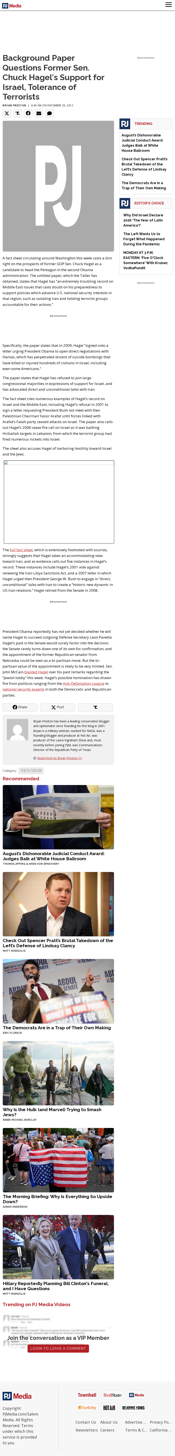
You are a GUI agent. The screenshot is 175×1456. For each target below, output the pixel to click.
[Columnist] (19, 729)
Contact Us (86, 1422)
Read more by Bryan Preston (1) (59, 758)
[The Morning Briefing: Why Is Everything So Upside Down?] (58, 1159)
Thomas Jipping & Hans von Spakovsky (31, 863)
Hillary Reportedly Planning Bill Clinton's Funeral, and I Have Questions (56, 1286)
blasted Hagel (36, 671)
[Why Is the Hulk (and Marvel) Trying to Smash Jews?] (58, 1072)
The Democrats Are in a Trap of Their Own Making (57, 1027)
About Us (109, 1422)
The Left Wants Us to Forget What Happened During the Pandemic (144, 239)
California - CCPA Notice (161, 1430)
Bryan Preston (14, 105)
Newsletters (87, 1430)
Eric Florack (12, 1032)
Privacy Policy (161, 1422)
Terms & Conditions (136, 1430)
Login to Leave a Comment (58, 1348)
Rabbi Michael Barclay (19, 1119)
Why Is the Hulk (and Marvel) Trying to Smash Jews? (52, 1112)
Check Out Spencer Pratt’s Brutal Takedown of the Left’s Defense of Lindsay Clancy (58, 943)
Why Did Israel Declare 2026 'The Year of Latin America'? (143, 220)
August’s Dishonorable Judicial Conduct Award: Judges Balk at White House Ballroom (54, 856)
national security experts (23, 689)
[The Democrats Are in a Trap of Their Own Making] (58, 990)
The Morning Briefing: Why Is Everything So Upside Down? (57, 1199)
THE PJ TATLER (31, 770)
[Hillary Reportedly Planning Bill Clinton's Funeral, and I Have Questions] (58, 1246)
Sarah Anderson (15, 1206)
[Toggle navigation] (168, 5)
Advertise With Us (136, 1422)
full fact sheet (21, 549)
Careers (107, 1430)
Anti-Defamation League (83, 683)
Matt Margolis (14, 950)
